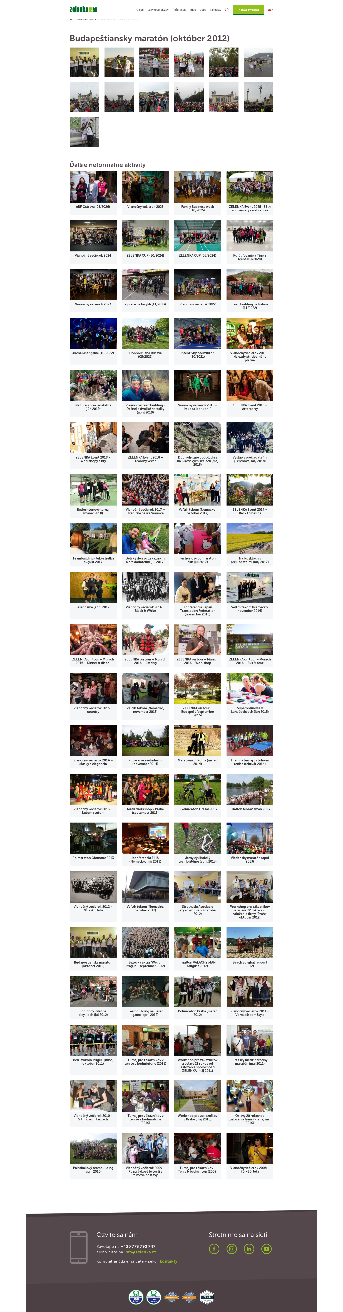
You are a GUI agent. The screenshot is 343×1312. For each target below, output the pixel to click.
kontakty (168, 1261)
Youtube (266, 1249)
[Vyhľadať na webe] (227, 10)
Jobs (203, 9)
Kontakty (215, 9)
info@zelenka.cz (140, 1252)
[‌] (71, 19)
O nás (140, 9)
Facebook (214, 1249)
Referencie (179, 9)
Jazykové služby (158, 9)
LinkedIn (249, 1249)
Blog (193, 9)
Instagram (232, 1249)
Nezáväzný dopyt (249, 9)
